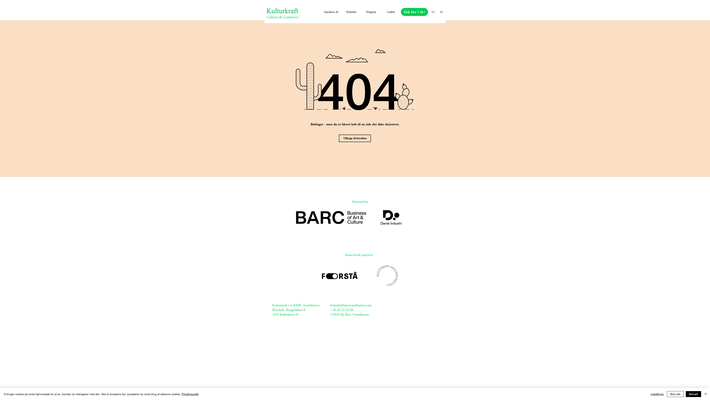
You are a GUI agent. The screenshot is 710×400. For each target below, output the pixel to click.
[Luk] (705, 394)
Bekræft (693, 394)
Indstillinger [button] (657, 394)
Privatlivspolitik (190, 394)
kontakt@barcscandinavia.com (350, 305)
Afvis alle (675, 394)
